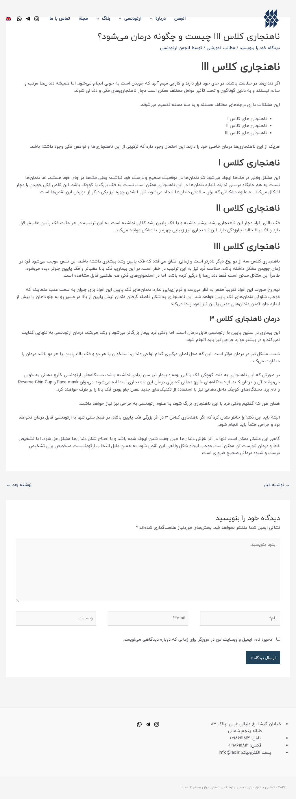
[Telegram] (28, 18)
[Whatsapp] (139, 724)
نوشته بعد (19, 485)
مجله (83, 19)
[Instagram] (36, 18)
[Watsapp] (19, 18)
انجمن (180, 19)
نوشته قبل (277, 485)
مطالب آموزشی (221, 48)
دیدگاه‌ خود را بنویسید (260, 48)
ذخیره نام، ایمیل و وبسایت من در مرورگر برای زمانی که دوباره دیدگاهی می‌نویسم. (197, 640)
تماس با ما (59, 19)
